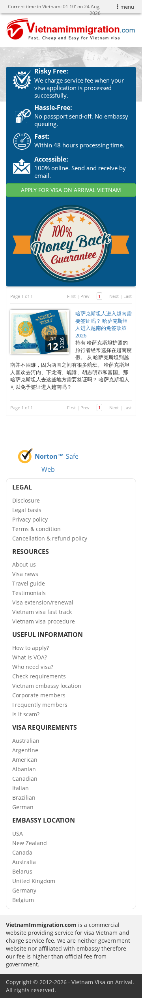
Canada (22, 852)
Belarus (22, 871)
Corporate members (38, 695)
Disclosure (26, 500)
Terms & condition (36, 529)
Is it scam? (25, 714)
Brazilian (24, 797)
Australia (24, 862)
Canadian (24, 778)
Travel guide (28, 583)
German (23, 807)
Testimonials (29, 593)
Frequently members (39, 704)
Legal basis (26, 510)
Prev (85, 296)
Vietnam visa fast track (42, 612)
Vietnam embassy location (46, 685)
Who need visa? (32, 666)
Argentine (25, 750)
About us (24, 564)
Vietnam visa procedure (43, 621)
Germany (24, 890)
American (24, 759)
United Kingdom (33, 881)
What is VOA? (29, 657)
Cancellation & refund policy (49, 538)
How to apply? (30, 648)
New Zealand (29, 843)
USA (17, 833)
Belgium (23, 900)
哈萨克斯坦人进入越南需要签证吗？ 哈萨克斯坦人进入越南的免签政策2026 (103, 324)
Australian (25, 740)
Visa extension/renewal (42, 602)
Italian (20, 788)
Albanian (24, 769)
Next (114, 296)
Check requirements (39, 676)
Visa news (25, 574)
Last (127, 296)
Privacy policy (30, 519)
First (71, 296)
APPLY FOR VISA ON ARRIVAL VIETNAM (71, 190)
